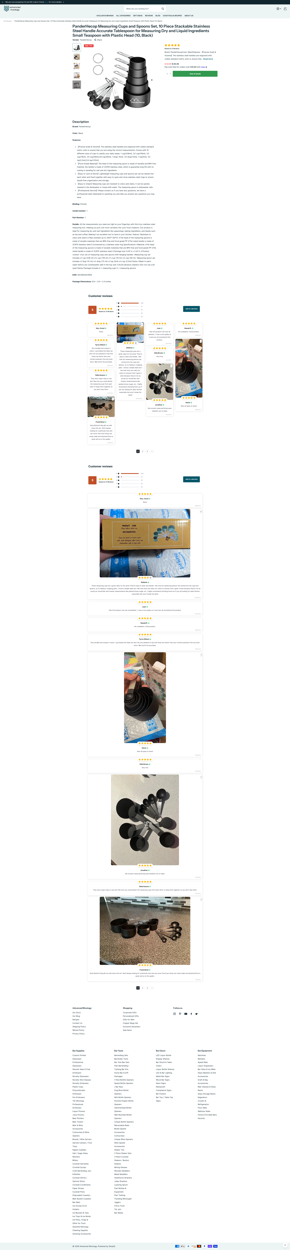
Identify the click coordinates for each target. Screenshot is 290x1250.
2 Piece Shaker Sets (122, 1153)
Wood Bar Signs (163, 1080)
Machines (202, 1055)
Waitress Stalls (204, 1111)
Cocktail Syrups (79, 1167)
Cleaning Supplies (80, 1230)
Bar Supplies (78, 1051)
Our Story (76, 1012)
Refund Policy (78, 1030)
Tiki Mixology (78, 1101)
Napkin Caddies (79, 1150)
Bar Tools (118, 1051)
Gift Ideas (137, 16)
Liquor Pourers (78, 1111)
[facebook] (191, 1014)
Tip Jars (117, 1209)
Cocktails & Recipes (172, 16)
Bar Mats (76, 1202)
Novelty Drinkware (80, 1083)
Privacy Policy (78, 1033)
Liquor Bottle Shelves (165, 1069)
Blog (158, 16)
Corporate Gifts (130, 1012)
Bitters (75, 1160)
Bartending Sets (121, 1055)
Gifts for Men (128, 1019)
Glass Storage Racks (206, 1094)
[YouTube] (185, 1014)
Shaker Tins (119, 1150)
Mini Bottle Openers (122, 1097)
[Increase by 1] (170, 72)
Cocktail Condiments (81, 1185)
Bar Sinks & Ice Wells (206, 1069)
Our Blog (76, 1016)
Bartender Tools (121, 1059)
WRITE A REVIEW (191, 309)
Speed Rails (203, 1062)
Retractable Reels (121, 1125)
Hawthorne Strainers (123, 1178)
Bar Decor (161, 1051)
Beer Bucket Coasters (81, 1199)
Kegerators (202, 1097)
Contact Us (77, 1023)
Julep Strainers (120, 1181)
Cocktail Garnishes (80, 1164)
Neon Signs (161, 1083)
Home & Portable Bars (207, 1115)
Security (201, 1118)
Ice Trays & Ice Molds (81, 1216)
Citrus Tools (119, 1206)
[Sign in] (279, 8)
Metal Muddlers (121, 1174)
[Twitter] (196, 1014)
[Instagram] (174, 1014)
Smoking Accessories (81, 1234)
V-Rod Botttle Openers (124, 1080)
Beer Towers (77, 1122)
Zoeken (163, 9)
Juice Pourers (78, 1115)
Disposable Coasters (81, 1195)
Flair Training (119, 1195)
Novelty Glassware (80, 1076)
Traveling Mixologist (123, 1199)
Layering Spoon (121, 1185)
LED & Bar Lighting (164, 1073)
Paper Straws (78, 1188)
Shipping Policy (79, 1026)
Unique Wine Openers (123, 1139)
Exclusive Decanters (131, 1026)
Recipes (75, 1019)
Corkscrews (119, 1136)
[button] (2, 2)
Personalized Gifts (131, 1016)
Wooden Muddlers (122, 1171)
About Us (189, 16)
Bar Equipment (205, 1051)
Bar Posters (161, 1094)
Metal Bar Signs (162, 1076)
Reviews (149, 16)
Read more (208, 59)
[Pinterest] (180, 1014)
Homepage (7, 21)
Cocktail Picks (78, 1192)
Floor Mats (202, 1108)
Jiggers (117, 1202)
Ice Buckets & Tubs (80, 1213)
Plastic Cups (77, 1087)
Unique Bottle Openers (124, 1122)
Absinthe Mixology (80, 1227)
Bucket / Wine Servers (81, 1139)
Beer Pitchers (78, 1118)
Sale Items (127, 1030)
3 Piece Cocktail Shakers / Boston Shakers (121, 1160)
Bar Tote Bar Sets (121, 1062)
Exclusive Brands (105, 16)
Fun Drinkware (78, 1097)
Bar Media (118, 1213)
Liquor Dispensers (205, 1066)
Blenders (201, 1059)
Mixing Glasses (120, 1167)
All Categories (123, 16)
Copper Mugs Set (130, 1023)
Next (46, 2)
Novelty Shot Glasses (81, 1080)
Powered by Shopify (106, 1246)
